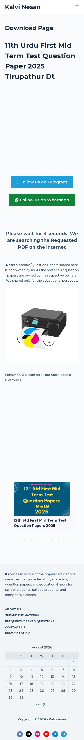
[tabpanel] (42, 507)
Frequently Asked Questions (30, 621)
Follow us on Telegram (43, 182)
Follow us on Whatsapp (44, 200)
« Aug (40, 704)
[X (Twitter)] (29, 734)
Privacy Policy (17, 633)
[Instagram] (37, 734)
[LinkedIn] (55, 734)
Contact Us (15, 627)
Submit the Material (22, 615)
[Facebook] (20, 734)
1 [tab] (24, 540)
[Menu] (77, 7)
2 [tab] (31, 540)
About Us (13, 609)
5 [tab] (52, 540)
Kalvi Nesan (23, 7)
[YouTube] (46, 734)
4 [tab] (45, 540)
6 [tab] (59, 540)
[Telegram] (64, 734)
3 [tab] (38, 540)
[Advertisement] (42, 128)
